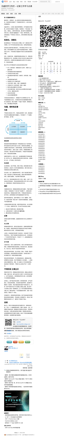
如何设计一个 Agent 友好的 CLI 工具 (14, 423)
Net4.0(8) (40, 126)
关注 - (16, 348)
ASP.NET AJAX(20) (43, 108)
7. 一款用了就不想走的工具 (45, 88)
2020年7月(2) (41, 143)
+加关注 (6, 351)
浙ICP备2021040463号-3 (28, 434)
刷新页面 (25, 368)
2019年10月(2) (41, 159)
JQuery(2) (40, 122)
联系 (11, 13)
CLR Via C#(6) (41, 113)
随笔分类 (40, 102)
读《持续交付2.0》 (13, 360)
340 (43, 55)
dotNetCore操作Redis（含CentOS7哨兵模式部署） (20, 362)
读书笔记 (9, 330)
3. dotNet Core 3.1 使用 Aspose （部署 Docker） (50, 81)
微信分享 (28, 342)
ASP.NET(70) (41, 106)
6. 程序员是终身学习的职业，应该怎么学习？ (49, 86)
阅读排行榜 (41, 181)
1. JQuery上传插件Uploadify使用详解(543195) (49, 183)
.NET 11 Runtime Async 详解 (12, 419)
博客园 (3, 13)
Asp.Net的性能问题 (15, 427)
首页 (7, 13)
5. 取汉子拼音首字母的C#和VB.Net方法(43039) (49, 193)
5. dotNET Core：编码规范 (44, 84)
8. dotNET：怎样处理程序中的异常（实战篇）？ (50, 89)
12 (42, 57)
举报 (31, 366)
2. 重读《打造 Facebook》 (44, 80)
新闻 (18, 1)
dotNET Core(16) (42, 117)
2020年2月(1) (41, 152)
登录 (24, 370)
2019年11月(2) (41, 157)
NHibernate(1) (41, 127)
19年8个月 (44, 53)
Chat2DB (34, 1)
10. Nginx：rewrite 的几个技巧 (45, 93)
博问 (21, 1)
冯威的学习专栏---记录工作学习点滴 (16, 6)
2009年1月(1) (41, 166)
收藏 (28, 366)
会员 (10, 1)
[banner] (4, 2)
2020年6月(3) (41, 145)
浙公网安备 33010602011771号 (13, 434)
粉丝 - (11, 348)
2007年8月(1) (41, 170)
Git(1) (39, 119)
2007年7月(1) (41, 171)
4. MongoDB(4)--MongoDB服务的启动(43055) (49, 191)
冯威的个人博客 (42, 178)
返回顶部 (30, 368)
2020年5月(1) (41, 147)
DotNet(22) (41, 116)
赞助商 (29, 1)
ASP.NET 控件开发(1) (43, 109)
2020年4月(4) (41, 148)
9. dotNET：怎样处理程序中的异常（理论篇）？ (50, 91)
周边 (14, 1)
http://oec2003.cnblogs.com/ (23, 324)
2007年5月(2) (41, 173)
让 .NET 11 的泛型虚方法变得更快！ (14, 417)
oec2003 (19, 322)
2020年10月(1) (41, 138)
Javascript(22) (41, 121)
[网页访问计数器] (42, 49)
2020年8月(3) (41, 141)
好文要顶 (9, 342)
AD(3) (39, 104)
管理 (19, 13)
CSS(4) (40, 114)
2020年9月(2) (41, 139)
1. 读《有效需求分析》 (43, 78)
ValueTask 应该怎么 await (11, 421)
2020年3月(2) (41, 150)
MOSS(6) (40, 124)
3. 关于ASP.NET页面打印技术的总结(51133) (49, 189)
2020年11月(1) (41, 136)
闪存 (25, 1)
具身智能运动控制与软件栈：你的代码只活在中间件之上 (18, 415)
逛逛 (29, 370)
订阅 (15, 13)
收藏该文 (21, 342)
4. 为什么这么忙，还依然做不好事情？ (47, 83)
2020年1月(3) (41, 154)
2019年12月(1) (41, 155)
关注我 (15, 342)
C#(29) (40, 111)
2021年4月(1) (41, 134)
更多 (39, 129)
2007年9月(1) (41, 168)
